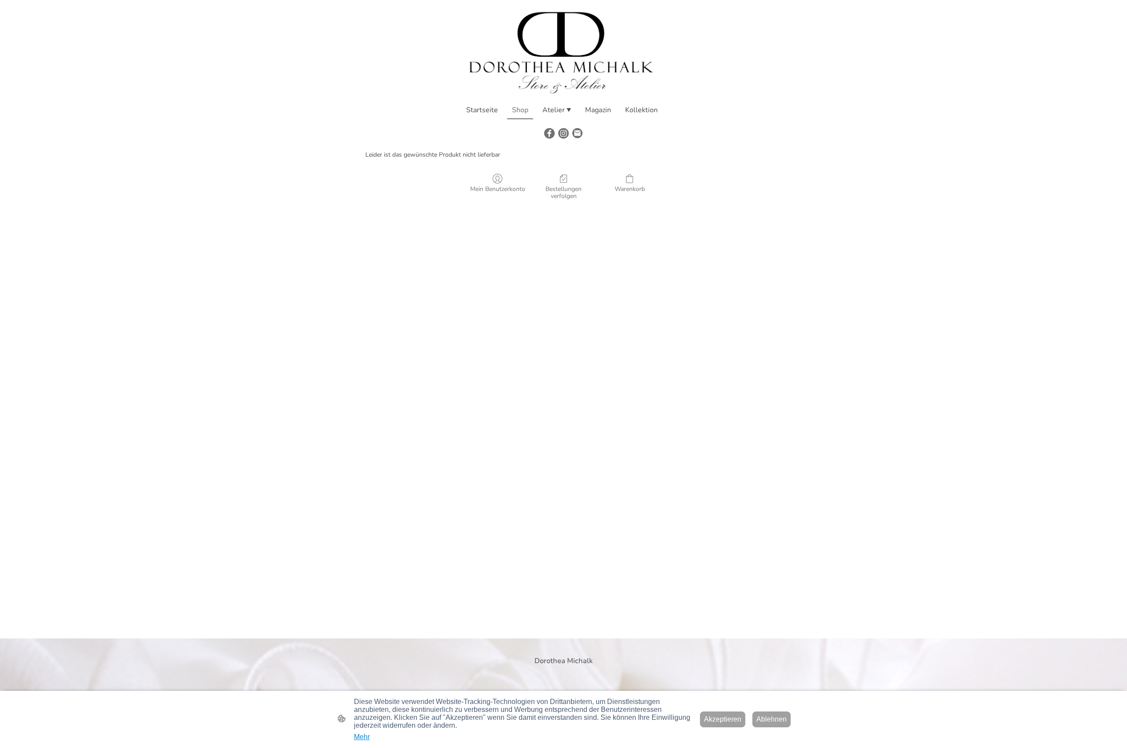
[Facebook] (549, 133)
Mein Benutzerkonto (497, 189)
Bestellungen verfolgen (563, 193)
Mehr (362, 737)
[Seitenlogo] (563, 50)
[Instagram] (563, 133)
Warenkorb (630, 189)
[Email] (577, 133)
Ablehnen (771, 719)
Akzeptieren (722, 719)
